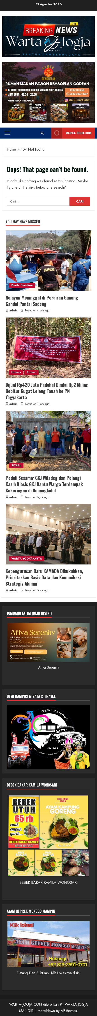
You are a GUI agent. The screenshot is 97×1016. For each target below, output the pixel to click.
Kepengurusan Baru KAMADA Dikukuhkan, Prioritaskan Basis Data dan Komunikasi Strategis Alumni (44, 577)
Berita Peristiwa (22, 285)
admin (13, 311)
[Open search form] (42, 133)
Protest (31, 372)
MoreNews (46, 1010)
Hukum (16, 372)
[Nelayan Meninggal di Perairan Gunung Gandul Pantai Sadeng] (48, 260)
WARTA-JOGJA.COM (78, 132)
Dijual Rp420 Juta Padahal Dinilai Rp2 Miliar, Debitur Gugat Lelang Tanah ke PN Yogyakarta (47, 391)
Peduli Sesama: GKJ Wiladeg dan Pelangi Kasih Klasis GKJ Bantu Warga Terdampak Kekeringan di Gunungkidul (44, 484)
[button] (7, 133)
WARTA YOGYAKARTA (26, 559)
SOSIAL (16, 465)
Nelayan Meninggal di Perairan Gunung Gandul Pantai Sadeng (42, 300)
